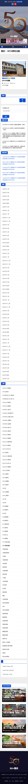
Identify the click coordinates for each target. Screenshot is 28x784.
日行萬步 (4, 585)
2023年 (4, 488)
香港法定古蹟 (5, 649)
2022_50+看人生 (6, 463)
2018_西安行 (5, 391)
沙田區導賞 (5, 599)
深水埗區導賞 (5, 610)
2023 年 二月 (5, 339)
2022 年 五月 (5, 371)
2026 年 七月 (5, 192)
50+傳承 (14, 36)
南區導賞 (4, 567)
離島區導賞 (5, 635)
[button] (23, 46)
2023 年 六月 (5, 325)
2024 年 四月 (5, 289)
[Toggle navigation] (13, 47)
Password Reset (14, 777)
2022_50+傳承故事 (7, 456)
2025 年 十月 (5, 224)
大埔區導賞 (5, 570)
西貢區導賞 (5, 628)
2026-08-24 (8, 745)
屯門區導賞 (5, 581)
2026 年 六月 (5, 196)
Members (8, 777)
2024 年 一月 (5, 300)
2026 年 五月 (5, 199)
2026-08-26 (8, 699)
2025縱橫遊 (5, 506)
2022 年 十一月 (6, 350)
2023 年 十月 (5, 310)
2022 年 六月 (5, 368)
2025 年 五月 (5, 242)
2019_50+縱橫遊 (6, 406)
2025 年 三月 (5, 250)
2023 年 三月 (5, 335)
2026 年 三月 (5, 207)
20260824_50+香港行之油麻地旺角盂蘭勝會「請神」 (13, 712)
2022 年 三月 (5, 378)
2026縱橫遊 (5, 517)
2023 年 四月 (5, 332)
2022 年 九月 (5, 357)
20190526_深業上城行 (8, 416)
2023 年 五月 (5, 328)
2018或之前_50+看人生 (8, 399)
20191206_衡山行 (6, 427)
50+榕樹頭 (5, 531)
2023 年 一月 (5, 343)
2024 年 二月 (5, 296)
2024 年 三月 (5, 292)
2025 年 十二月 (6, 217)
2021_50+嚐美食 (6, 445)
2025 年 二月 (5, 253)
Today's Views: (6, 666)
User (25, 777)
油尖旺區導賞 (5, 603)
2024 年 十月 (5, 267)
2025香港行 (5, 509)
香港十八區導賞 (6, 642)
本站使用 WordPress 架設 (6, 774)
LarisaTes (4, 156)
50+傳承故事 (5, 524)
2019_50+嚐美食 (6, 402)
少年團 (4, 577)
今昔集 (9, 78)
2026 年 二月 (5, 210)
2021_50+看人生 (6, 449)
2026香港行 (5, 520)
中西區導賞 (5, 549)
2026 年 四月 (5, 203)
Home (4, 777)
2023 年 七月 (5, 321)
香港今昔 (4, 638)
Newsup (17, 774)
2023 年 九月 (5, 314)
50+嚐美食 (5, 527)
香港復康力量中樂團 (7, 645)
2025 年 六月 (5, 239)
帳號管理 (6, 781)
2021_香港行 (5, 452)
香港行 (4, 653)
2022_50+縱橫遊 (6, 467)
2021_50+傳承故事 (7, 441)
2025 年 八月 (5, 232)
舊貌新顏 (4, 617)
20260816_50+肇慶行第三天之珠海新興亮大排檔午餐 (13, 742)
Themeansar (22, 774)
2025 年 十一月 (6, 221)
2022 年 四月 (5, 375)
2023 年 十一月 (6, 307)
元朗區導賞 (5, 560)
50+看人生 (5, 535)
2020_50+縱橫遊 (6, 438)
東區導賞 (4, 592)
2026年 (4, 513)
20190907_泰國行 (6, 424)
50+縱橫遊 (5, 538)
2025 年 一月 (5, 257)
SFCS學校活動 (5, 78)
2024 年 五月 (5, 285)
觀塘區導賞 (5, 631)
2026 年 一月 (5, 214)
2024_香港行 (5, 495)
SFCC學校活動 (6, 542)
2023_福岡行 (5, 477)
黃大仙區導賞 (5, 656)
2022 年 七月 (5, 364)
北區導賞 (4, 563)
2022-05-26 (6, 83)
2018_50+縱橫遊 (6, 388)
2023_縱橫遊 (5, 481)
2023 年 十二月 (6, 303)
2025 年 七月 (5, 235)
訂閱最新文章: (5, 108)
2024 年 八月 (5, 275)
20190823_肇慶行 (6, 420)
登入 (10, 781)
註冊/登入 (21, 781)
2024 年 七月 (5, 278)
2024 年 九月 (5, 271)
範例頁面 (16, 781)
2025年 (4, 502)
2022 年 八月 (5, 360)
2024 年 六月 (5, 282)
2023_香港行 (5, 484)
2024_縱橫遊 (5, 492)
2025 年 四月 (5, 246)
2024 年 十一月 (6, 264)
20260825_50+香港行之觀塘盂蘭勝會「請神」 (14, 124)
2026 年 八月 (5, 189)
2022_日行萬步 (6, 470)
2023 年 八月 (5, 318)
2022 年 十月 (5, 353)
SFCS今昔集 (6, 80)
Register (20, 777)
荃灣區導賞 (5, 620)
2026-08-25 (8, 730)
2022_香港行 (5, 474)
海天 (3, 606)
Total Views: (5, 670)
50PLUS (13, 83)
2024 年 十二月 (6, 260)
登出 (13, 781)
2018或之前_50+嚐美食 (8, 395)
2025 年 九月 (5, 228)
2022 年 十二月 (6, 346)
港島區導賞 (5, 613)
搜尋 (3, 95)
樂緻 (3, 595)
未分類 (4, 588)
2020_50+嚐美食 (6, 434)
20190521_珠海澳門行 (7, 413)
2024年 (4, 499)
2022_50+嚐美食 (6, 459)
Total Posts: (5, 674)
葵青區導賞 (5, 624)
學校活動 (13, 78)
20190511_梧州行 (6, 409)
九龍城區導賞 (5, 552)
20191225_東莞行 (6, 431)
